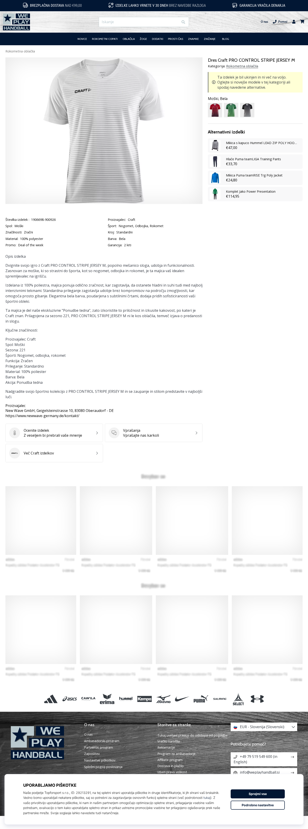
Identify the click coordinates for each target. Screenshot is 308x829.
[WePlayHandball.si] (44, 742)
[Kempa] (144, 698)
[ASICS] (69, 698)
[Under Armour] (257, 698)
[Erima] (107, 698)
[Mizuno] (163, 698)
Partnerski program (98, 747)
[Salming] (219, 698)
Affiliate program (170, 760)
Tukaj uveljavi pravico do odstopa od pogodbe (192, 735)
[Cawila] (88, 698)
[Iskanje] (183, 22)
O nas (264, 21)
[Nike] (182, 698)
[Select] (238, 698)
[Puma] (200, 698)
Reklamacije (166, 747)
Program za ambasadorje (176, 754)
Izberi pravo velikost (172, 772)
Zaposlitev (92, 753)
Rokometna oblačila (20, 51)
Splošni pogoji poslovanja (103, 766)
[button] (175, 22)
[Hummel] (126, 698)
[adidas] (50, 698)
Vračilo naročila (168, 741)
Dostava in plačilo (170, 766)
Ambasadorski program (101, 741)
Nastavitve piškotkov (99, 760)
